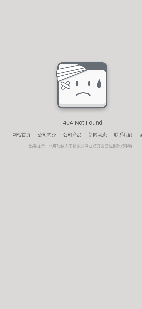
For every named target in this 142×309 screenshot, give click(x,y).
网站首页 (21, 134)
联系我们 (123, 134)
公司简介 (47, 134)
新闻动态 (98, 134)
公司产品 (72, 134)
